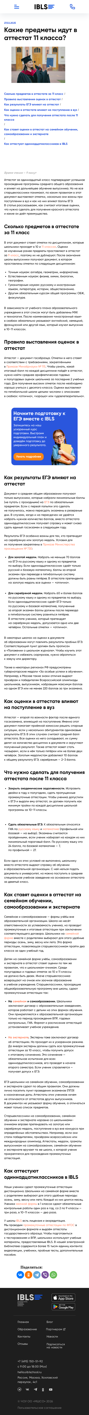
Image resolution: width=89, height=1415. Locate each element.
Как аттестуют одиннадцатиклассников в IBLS (35, 144)
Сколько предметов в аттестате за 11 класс (33, 94)
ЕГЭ (46, 502)
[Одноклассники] (28, 1275)
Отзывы (23, 1343)
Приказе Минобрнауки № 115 (26, 366)
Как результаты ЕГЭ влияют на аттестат (31, 104)
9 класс (13, 255)
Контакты (24, 1336)
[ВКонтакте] (20, 1275)
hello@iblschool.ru (30, 1372)
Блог (50, 1322)
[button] (72, 7)
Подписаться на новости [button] (56, 1345)
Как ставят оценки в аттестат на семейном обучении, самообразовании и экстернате (41, 132)
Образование (27, 1329)
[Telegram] (37, 1275)
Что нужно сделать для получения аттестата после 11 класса (41, 118)
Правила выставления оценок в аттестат (32, 99)
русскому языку (29, 829)
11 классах (49, 246)
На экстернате (18, 1037)
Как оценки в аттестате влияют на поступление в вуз (40, 110)
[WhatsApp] (53, 1275)
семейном (20, 1001)
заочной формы (26, 1203)
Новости (52, 1336)
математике (51, 829)
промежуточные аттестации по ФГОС (49, 1225)
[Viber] (45, 1275)
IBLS (19, 1220)
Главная (23, 1322)
